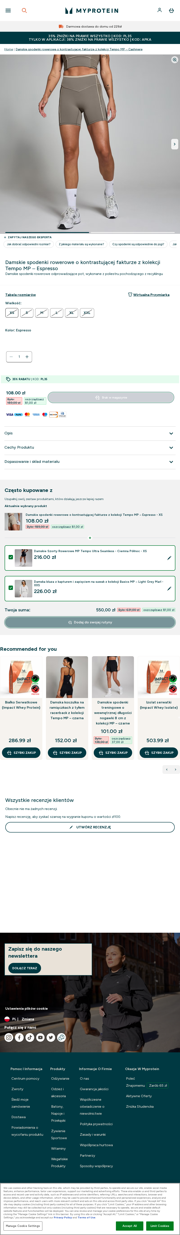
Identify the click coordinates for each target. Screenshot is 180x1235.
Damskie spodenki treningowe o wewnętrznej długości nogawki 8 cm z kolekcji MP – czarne (113, 712)
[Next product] (175, 769)
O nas (84, 1078)
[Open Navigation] (8, 10)
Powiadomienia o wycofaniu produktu (27, 1131)
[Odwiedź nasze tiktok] (29, 1037)
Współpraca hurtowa (96, 1145)
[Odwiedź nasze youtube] (40, 1037)
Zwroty (17, 1089)
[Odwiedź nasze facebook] (19, 1037)
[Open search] (24, 10)
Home (8, 49)
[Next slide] (179, 717)
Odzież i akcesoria (58, 1092)
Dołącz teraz (24, 968)
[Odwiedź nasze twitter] (51, 1037)
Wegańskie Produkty (59, 1162)
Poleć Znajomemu (146, 1082)
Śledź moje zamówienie (20, 1103)
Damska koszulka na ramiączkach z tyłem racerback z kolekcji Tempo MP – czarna (67, 710)
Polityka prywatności (96, 1124)
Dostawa (18, 1117)
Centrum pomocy (25, 1078)
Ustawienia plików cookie (26, 1008)
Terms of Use (86, 1217)
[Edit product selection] (169, 558)
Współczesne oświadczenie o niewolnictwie (92, 1106)
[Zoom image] (174, 59)
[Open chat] (61, 1037)
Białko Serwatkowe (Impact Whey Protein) (21, 704)
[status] (19, 357)
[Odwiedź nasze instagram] (8, 1037)
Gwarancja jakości (94, 1089)
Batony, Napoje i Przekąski (58, 1113)
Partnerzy (87, 1155)
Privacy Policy (63, 1217)
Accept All (129, 1226)
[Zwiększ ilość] (27, 357)
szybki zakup (25, 752)
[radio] (11, 313)
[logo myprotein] (91, 10)
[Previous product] (166, 769)
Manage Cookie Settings (23, 1226)
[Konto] (160, 10)
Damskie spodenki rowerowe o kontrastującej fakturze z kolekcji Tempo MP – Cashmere (79, 49)
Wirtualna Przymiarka (151, 295)
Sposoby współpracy (96, 1166)
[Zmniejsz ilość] (11, 357)
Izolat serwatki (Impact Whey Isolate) (159, 704)
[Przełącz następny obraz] (174, 144)
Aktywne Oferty (139, 1096)
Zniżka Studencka (140, 1106)
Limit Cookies (160, 1226)
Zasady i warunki (93, 1134)
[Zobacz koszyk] (171, 10)
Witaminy (58, 1148)
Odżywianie (60, 1078)
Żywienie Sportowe (59, 1134)
